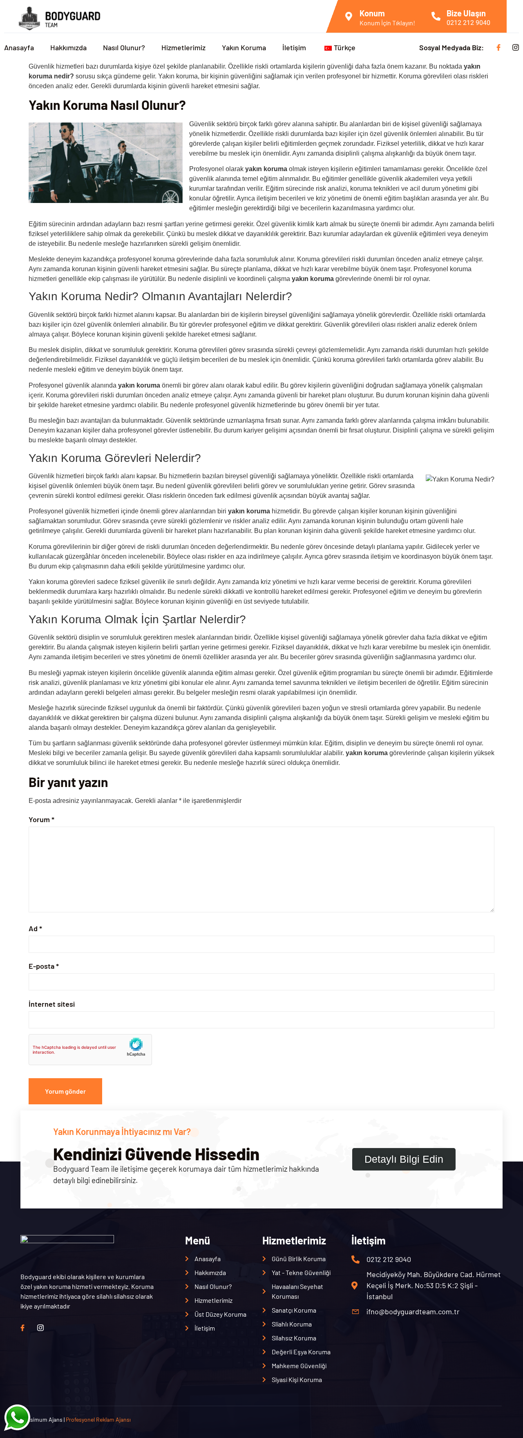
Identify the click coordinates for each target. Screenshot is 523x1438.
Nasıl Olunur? (124, 47)
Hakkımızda (68, 47)
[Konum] (348, 16)
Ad (35, 928)
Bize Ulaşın (466, 13)
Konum (372, 13)
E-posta (44, 965)
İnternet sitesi (52, 1003)
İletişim (294, 47)
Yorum (41, 819)
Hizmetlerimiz (183, 47)
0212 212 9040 (468, 23)
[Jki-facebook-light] (498, 47)
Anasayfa (19, 47)
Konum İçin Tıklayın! (387, 23)
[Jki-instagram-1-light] (515, 47)
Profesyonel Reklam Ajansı (98, 1419)
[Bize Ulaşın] (435, 16)
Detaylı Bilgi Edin (403, 1159)
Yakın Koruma (244, 47)
